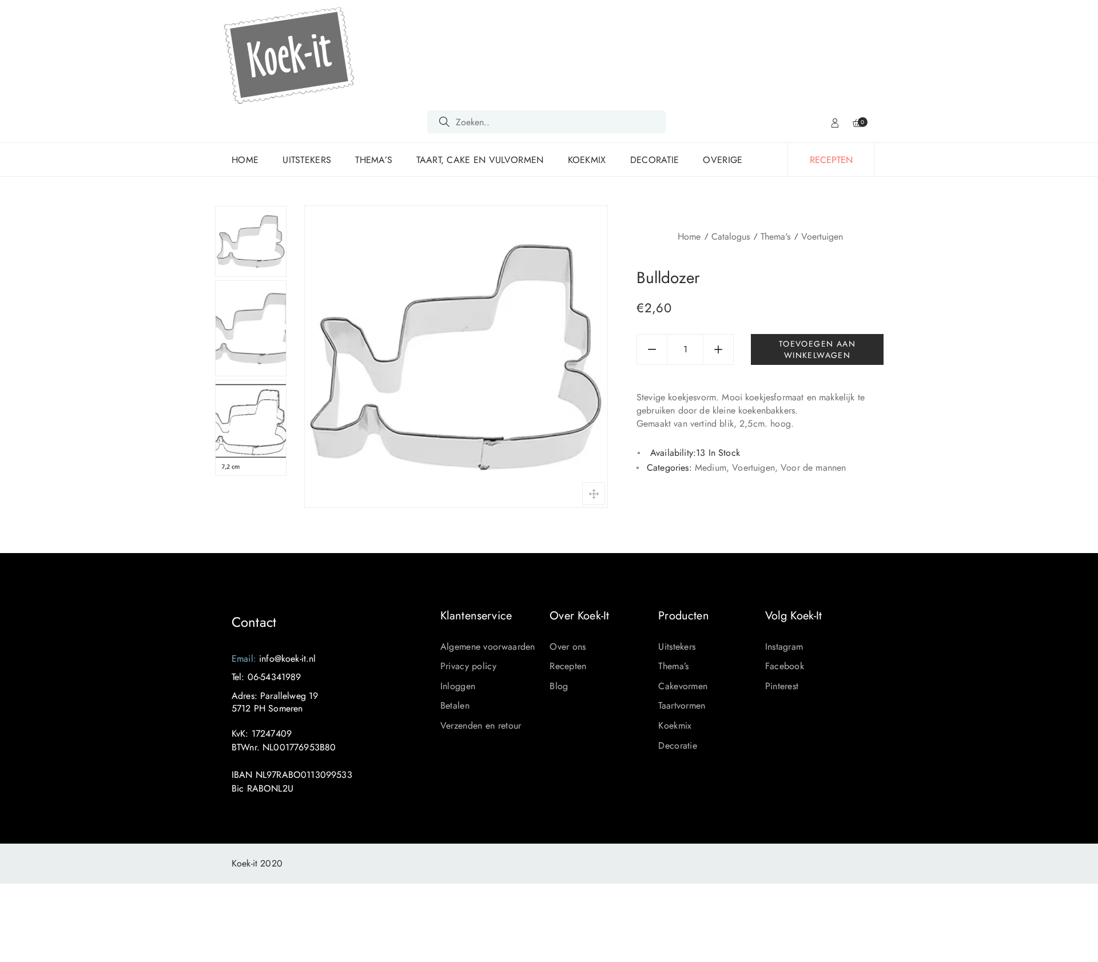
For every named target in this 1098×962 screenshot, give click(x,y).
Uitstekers (307, 159)
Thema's (775, 236)
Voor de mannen (813, 467)
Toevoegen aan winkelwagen (817, 349)
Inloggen (457, 686)
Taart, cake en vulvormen (479, 159)
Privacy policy (468, 666)
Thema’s (373, 159)
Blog (559, 686)
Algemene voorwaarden (487, 646)
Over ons (568, 646)
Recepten (568, 666)
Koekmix (587, 159)
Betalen (455, 705)
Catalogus (730, 236)
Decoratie (654, 159)
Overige (722, 159)
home (245, 159)
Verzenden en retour (481, 725)
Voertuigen (822, 236)
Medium (710, 467)
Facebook (784, 666)
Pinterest (782, 686)
